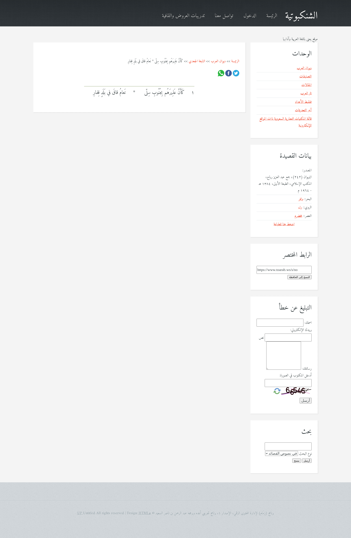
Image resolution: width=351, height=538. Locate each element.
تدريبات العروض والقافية (183, 16)
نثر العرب (306, 93)
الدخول (249, 16)
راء (300, 207)
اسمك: (308, 323)
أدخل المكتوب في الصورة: (296, 375)
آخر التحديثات (303, 110)
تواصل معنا (224, 16)
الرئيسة (271, 16)
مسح (296, 460)
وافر (301, 199)
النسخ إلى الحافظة (299, 277)
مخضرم (298, 216)
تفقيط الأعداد (303, 102)
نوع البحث (305, 454)
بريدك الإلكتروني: (301, 330)
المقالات (306, 85)
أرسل (307, 460)
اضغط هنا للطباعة (284, 224)
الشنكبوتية (301, 16)
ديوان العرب (218, 61)
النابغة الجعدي (197, 61)
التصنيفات (305, 76)
